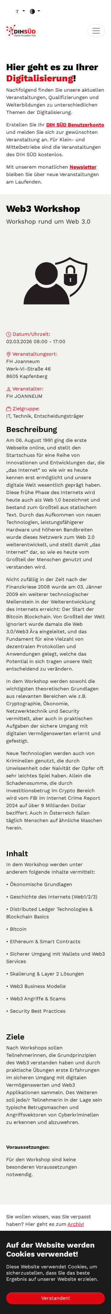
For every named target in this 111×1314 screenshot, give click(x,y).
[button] (19, 11)
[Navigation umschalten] (96, 31)
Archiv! (76, 1224)
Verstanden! (55, 1298)
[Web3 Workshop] (55, 280)
